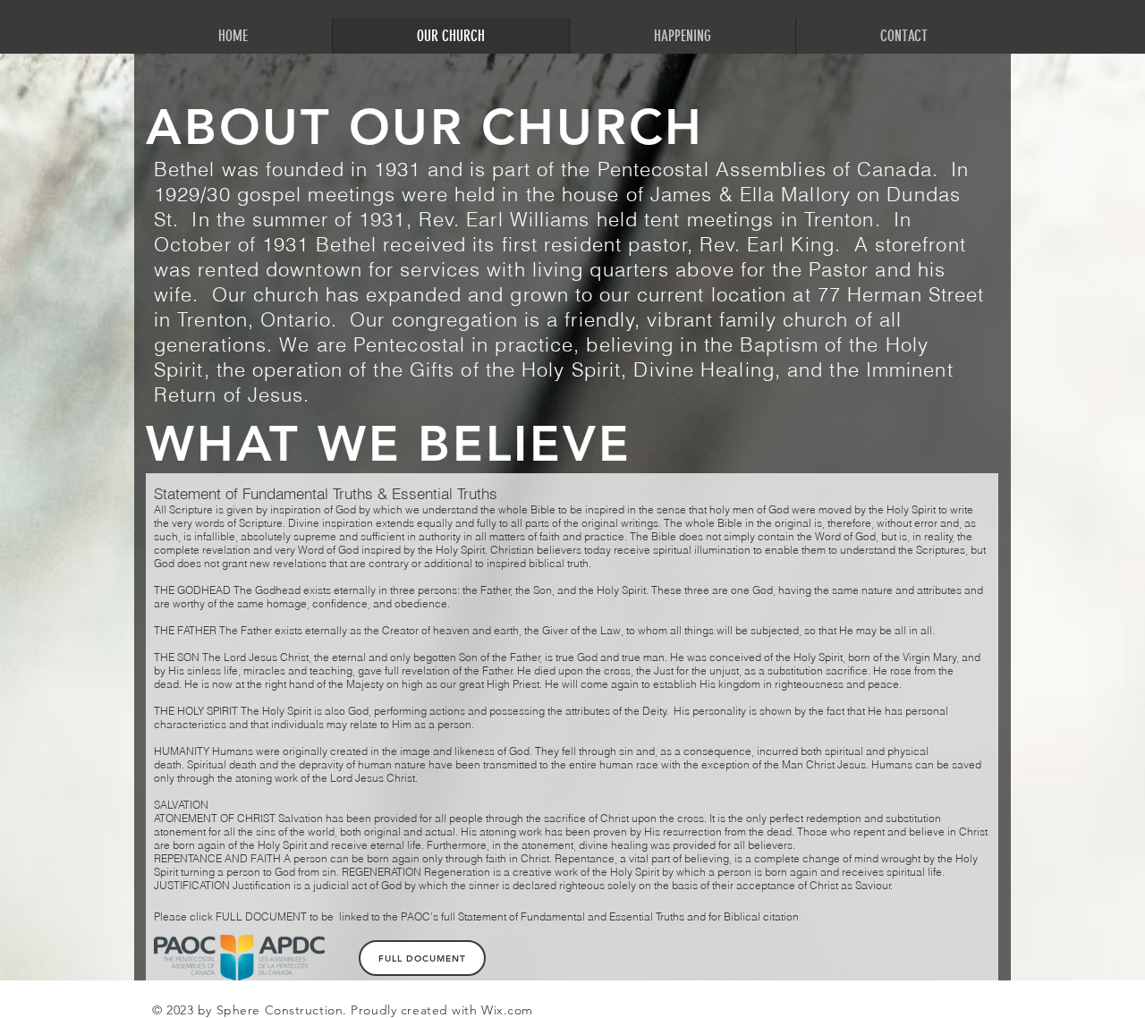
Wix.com (507, 1010)
